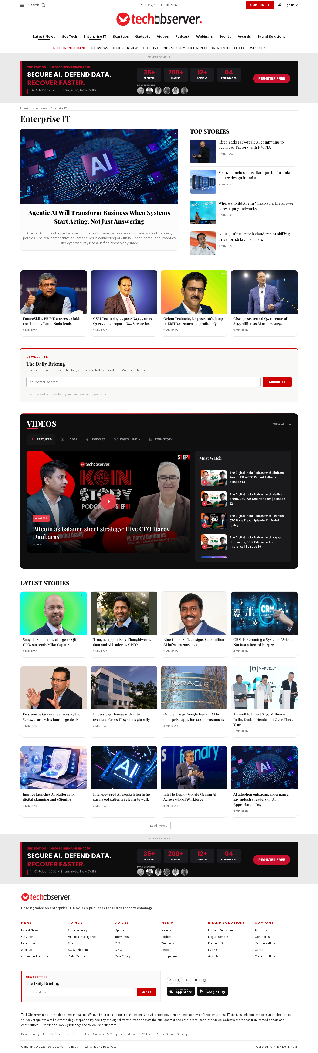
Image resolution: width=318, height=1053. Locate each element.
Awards (213, 956)
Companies (169, 956)
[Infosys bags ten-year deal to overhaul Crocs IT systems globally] (124, 687)
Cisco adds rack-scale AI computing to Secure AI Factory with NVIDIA (251, 145)
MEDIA (167, 923)
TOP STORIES (209, 131)
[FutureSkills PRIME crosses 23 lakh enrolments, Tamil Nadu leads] (53, 291)
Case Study (122, 956)
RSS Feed (146, 1034)
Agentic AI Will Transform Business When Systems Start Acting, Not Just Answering (99, 216)
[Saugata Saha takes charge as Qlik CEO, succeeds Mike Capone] (53, 613)
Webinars (167, 943)
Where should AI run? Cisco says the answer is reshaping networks (256, 206)
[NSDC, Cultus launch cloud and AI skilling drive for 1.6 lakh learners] (203, 243)
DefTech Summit (219, 943)
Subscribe (277, 382)
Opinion (120, 930)
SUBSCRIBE (260, 5)
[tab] (41, 439)
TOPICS (75, 923)
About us (261, 930)
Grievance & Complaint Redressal (115, 1034)
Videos (166, 930)
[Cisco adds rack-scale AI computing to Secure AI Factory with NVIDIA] (203, 151)
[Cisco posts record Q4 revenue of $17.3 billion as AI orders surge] (264, 291)
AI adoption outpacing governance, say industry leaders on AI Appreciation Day (261, 799)
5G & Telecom (78, 950)
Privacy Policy (30, 1034)
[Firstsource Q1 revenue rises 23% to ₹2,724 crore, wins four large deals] (53, 687)
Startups (27, 950)
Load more (157, 826)
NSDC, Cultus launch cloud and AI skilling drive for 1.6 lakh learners (254, 236)
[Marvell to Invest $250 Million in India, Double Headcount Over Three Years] (264, 687)
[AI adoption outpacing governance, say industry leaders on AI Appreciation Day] (264, 767)
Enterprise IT (30, 943)
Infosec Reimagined (222, 930)
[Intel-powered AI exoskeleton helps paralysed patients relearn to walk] (124, 767)
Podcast (167, 937)
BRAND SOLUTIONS (226, 923)
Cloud (72, 943)
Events (212, 950)
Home (24, 108)
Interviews (122, 937)
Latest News (39, 108)
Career (260, 950)
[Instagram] (204, 980)
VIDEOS (41, 423)
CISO (118, 950)
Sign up (146, 991)
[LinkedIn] (187, 980)
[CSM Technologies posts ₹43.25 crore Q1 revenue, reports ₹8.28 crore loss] (124, 291)
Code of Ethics (265, 956)
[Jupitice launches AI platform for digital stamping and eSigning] (53, 767)
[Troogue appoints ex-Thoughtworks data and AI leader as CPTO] (124, 613)
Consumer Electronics (36, 956)
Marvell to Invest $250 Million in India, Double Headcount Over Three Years (263, 719)
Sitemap (182, 1034)
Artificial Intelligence (82, 937)
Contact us (262, 937)
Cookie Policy (80, 1034)
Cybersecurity (77, 930)
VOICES (122, 923)
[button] (37, 5)
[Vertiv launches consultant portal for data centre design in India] (203, 182)
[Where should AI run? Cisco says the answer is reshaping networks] (203, 212)
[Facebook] (170, 980)
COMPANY (264, 923)
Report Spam (165, 1034)
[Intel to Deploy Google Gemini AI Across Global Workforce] (194, 767)
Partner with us (265, 943)
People (166, 950)
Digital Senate (218, 937)
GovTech (27, 937)
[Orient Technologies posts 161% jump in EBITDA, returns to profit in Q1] (194, 291)
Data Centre (76, 956)
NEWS (26, 923)
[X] (178, 980)
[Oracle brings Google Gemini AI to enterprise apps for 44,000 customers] (194, 687)
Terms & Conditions (55, 1034)
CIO (117, 943)
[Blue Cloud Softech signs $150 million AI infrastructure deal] (194, 613)
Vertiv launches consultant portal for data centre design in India (254, 175)
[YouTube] (196, 980)
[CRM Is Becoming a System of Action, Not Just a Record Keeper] (264, 613)
